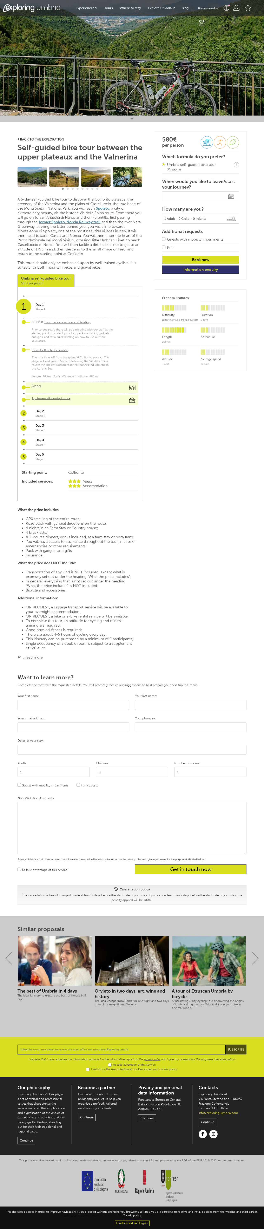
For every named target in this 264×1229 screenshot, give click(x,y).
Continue (26, 1140)
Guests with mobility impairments (195, 239)
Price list (175, 170)
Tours (108, 8)
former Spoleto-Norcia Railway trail (69, 222)
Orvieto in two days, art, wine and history (130, 993)
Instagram (213, 1134)
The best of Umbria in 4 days (47, 991)
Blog (185, 8)
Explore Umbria (160, 8)
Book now (200, 259)
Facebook (203, 1134)
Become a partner (208, 8)
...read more (33, 657)
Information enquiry (201, 269)
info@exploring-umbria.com (218, 1113)
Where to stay (130, 8)
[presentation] (8, 958)
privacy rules (134, 859)
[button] (62, 189)
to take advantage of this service (134, 1064)
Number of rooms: (187, 763)
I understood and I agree (132, 1223)
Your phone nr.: (146, 718)
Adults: (22, 763)
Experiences (85, 8)
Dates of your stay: (31, 741)
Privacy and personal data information (160, 1090)
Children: (102, 763)
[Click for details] (236, 164)
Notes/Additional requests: (36, 798)
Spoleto (102, 208)
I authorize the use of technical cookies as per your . (134, 1069)
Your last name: (146, 696)
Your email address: (31, 718)
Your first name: (29, 696)
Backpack (201, 23)
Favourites (248, 8)
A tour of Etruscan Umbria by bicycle (202, 993)
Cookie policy (132, 1215)
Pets (170, 247)
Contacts (208, 1087)
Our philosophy (34, 1087)
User (237, 8)
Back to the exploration (41, 139)
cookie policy (168, 1069)
